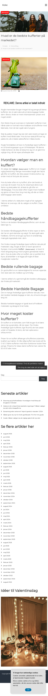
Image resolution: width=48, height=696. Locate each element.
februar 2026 (7, 447)
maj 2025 (6, 476)
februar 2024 (7, 526)
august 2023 (7, 542)
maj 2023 (6, 552)
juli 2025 (6, 470)
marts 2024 (7, 523)
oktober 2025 (7, 460)
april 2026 (6, 443)
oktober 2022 (8, 575)
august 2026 (7, 434)
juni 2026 (6, 437)
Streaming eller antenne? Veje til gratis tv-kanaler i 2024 (23, 411)
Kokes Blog (14, 46)
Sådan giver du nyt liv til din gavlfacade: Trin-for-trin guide (23, 415)
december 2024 (9, 493)
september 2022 (9, 579)
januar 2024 (7, 529)
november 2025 (8, 457)
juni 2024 (6, 513)
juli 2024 (6, 509)
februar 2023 (7, 562)
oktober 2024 (8, 500)
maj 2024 (6, 516)
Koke (5, 5)
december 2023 (9, 532)
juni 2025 (6, 473)
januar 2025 (7, 490)
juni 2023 (6, 549)
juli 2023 (6, 546)
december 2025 (8, 453)
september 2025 (9, 463)
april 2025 (6, 480)
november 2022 (9, 572)
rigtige (15, 169)
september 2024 (9, 503)
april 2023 (6, 556)
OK (28, 690)
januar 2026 (7, 450)
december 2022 (9, 569)
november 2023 (9, 536)
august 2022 (7, 582)
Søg (2, 375)
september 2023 (9, 539)
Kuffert (21, 249)
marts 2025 (7, 483)
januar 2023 (7, 565)
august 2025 (7, 467)
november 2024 (9, 496)
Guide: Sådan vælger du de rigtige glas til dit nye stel (21, 418)
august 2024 (7, 506)
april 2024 (6, 519)
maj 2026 (6, 440)
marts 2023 (7, 559)
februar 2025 (7, 486)
